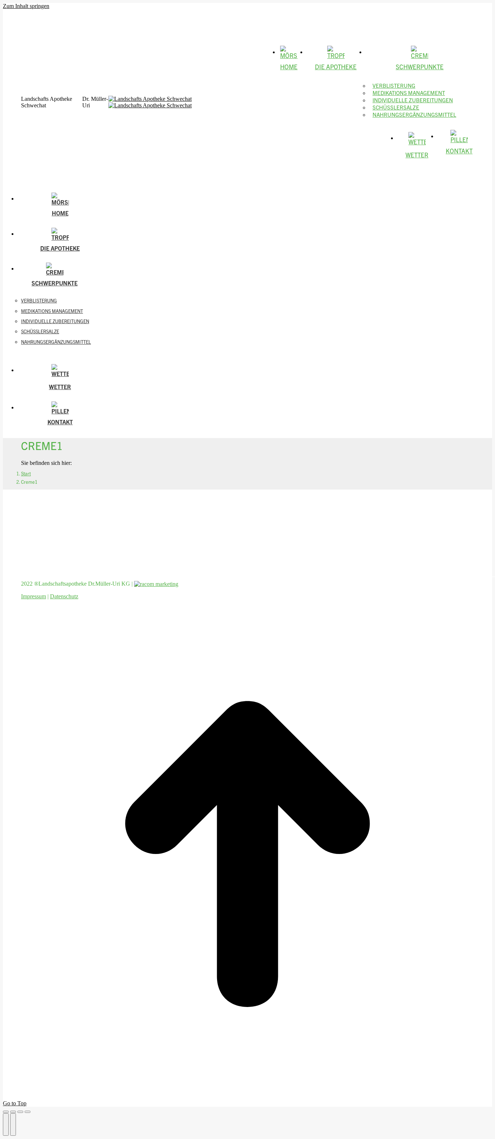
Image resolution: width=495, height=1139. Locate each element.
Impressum (33, 596)
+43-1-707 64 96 (37, 15)
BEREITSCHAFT (70, 15)
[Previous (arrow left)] (6, 1124)
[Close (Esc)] (6, 1112)
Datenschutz (64, 596)
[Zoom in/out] (27, 1112)
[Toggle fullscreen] (20, 1112)
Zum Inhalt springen (26, 6)
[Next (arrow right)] (13, 1124)
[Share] (13, 1112)
